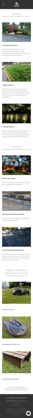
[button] (3, 4)
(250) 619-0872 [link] (16, 405)
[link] (16, 4)
